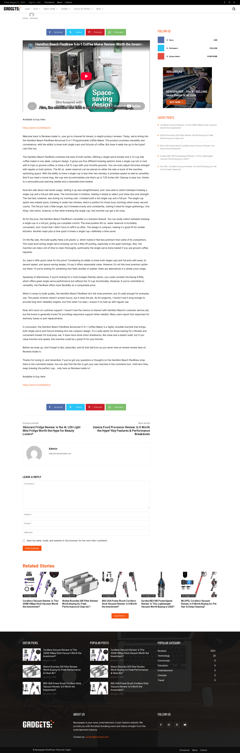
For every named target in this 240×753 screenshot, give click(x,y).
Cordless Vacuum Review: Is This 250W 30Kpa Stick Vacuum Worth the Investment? (41, 604)
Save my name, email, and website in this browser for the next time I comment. (67, 540)
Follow (213, 48)
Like (215, 40)
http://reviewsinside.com (60, 453)
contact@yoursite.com (97, 737)
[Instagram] (229, 2)
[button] (234, 9)
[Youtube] (185, 725)
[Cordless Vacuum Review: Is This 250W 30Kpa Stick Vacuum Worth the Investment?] (41, 584)
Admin (41, 14)
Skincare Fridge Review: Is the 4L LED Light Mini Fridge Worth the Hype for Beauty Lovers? (51, 430)
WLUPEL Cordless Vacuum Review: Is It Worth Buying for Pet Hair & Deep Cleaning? (198, 604)
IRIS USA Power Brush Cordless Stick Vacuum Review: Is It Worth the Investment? (119, 604)
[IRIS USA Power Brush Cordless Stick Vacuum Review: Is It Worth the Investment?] (120, 584)
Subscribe (212, 56)
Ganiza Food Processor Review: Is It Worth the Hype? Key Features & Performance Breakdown (121, 430)
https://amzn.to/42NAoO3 (37, 127)
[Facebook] (224, 2)
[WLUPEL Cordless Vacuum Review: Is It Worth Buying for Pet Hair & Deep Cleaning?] (199, 584)
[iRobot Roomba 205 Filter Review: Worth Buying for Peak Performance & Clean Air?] (80, 584)
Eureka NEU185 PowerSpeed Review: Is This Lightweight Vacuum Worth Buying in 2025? (158, 604)
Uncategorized (30, 596)
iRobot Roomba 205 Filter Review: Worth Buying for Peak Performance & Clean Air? (80, 604)
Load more (119, 615)
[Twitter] (234, 2)
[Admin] (32, 14)
